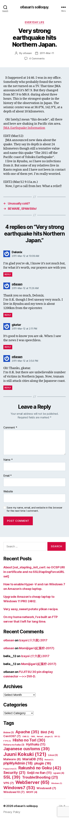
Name (8, 459)
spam (58, 773)
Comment (10, 427)
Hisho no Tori (29, 740)
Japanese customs (26, 748)
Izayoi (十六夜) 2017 (33, 640)
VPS (8, 783)
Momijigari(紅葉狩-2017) (36, 648)
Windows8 (46, 788)
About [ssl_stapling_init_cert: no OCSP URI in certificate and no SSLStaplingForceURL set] (34, 572)
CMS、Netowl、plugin (42, 736)
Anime (8, 732)
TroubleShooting (40, 777)
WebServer (32, 782)
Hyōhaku (36, 744)
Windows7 (19, 787)
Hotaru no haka (13, 744)
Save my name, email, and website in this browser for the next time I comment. (34, 509)
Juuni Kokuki (24, 754)
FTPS (7, 741)
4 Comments (36, 58)
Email (7, 475)
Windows (56, 783)
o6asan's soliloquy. (34, 7)
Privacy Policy (11, 812)
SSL (11, 777)
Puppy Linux (10, 769)
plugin (42, 763)
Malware (12, 759)
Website (8, 491)
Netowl (49, 760)
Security (14, 772)
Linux (53, 755)
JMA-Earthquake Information (24, 128)
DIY (57, 736)
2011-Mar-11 (47, 53)
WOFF (31, 792)
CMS (25, 736)
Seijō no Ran (39, 773)
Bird (47, 732)
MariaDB (32, 759)
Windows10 (14, 792)
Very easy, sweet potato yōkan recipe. (30, 609)
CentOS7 (12, 736)
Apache (27, 731)
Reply (8, 274)
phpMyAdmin (18, 763)
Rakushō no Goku (39, 767)
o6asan (27, 53)
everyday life (34, 22)
